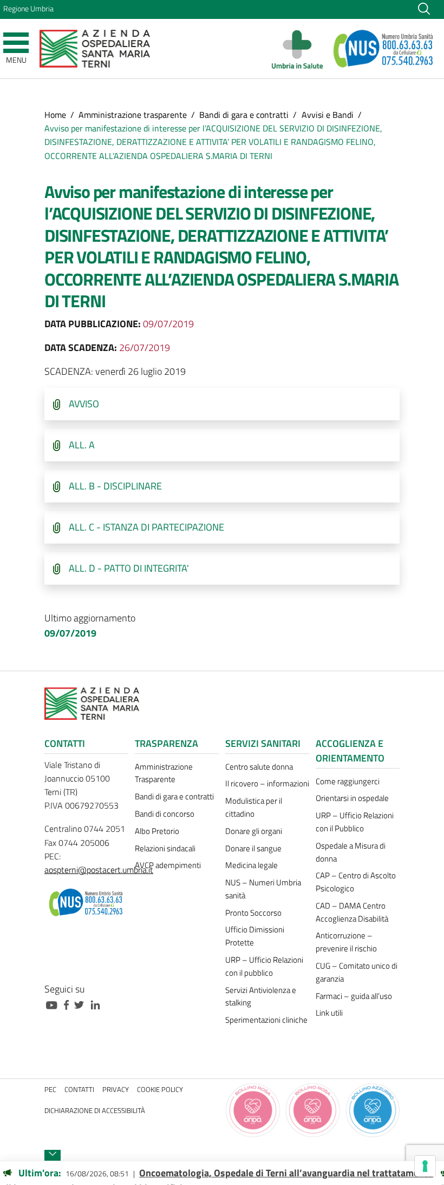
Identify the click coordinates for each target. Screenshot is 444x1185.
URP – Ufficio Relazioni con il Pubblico (355, 822)
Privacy (115, 1089)
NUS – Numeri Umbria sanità (263, 889)
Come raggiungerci (348, 781)
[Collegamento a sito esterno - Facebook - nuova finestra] (69, 1004)
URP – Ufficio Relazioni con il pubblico (264, 966)
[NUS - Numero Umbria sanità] (384, 48)
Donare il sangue (253, 848)
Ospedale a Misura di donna (351, 852)
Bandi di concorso (164, 813)
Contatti (79, 1089)
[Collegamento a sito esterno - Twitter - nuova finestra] (81, 1004)
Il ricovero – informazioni (267, 783)
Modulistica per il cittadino (253, 807)
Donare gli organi (253, 831)
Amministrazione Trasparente (164, 773)
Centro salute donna (259, 766)
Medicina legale (251, 865)
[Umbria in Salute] (300, 48)
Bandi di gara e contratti (244, 114)
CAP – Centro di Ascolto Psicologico (356, 882)
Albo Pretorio (157, 831)
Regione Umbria (28, 9)
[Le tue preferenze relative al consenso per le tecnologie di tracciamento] (425, 1166)
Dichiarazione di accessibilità (94, 1110)
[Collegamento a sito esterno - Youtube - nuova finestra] (54, 1004)
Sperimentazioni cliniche (266, 1020)
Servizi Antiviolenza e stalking (260, 996)
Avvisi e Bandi (328, 114)
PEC (50, 1089)
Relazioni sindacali (165, 848)
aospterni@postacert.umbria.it (98, 869)
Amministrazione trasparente (133, 114)
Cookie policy (160, 1089)
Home (55, 114)
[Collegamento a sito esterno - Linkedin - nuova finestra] (98, 1004)
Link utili (329, 1013)
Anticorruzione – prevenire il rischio (346, 942)
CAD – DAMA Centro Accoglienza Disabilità (352, 912)
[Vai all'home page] (95, 48)
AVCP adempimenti (168, 865)
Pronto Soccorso (253, 912)
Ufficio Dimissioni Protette (254, 936)
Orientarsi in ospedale (352, 798)
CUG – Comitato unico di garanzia (356, 972)
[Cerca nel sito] (424, 8)
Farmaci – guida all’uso (354, 996)
